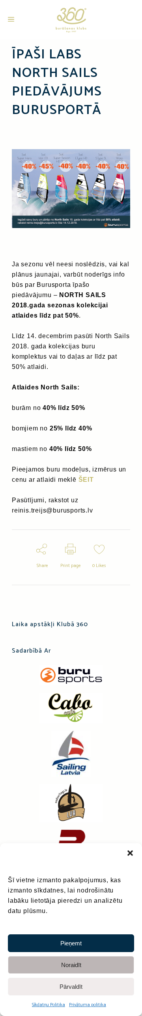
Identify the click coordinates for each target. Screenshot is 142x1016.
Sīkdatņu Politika (48, 1005)
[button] (130, 853)
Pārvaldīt (71, 986)
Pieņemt (71, 943)
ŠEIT (86, 479)
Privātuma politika (87, 1005)
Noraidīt (71, 965)
